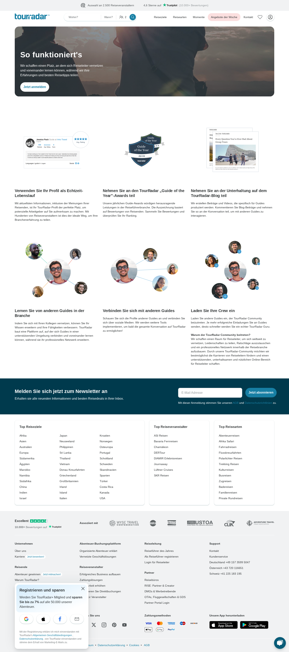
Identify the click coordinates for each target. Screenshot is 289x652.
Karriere (29, 556)
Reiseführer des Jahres (159, 550)
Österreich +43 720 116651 (226, 568)
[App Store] (223, 625)
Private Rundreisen (231, 498)
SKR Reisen (161, 475)
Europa (24, 452)
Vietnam (65, 464)
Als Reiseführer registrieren (161, 556)
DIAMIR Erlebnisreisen (168, 458)
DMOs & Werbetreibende (160, 591)
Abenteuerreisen (229, 435)
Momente (199, 17)
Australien (25, 447)
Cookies (134, 645)
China (23, 486)
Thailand (65, 458)
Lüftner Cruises (163, 469)
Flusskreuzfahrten (230, 452)
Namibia (24, 475)
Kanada (104, 492)
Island (63, 492)
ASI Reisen (161, 435)
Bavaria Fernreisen (166, 441)
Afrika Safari (226, 441)
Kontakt (248, 17)
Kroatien (105, 435)
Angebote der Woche (224, 17)
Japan (63, 435)
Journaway (161, 464)
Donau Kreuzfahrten (72, 469)
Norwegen (106, 441)
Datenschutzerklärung (111, 645)
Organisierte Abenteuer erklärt (98, 550)
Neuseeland (67, 441)
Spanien (105, 475)
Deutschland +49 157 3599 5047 (229, 562)
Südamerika (26, 458)
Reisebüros (151, 579)
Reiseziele (160, 17)
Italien (63, 498)
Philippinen (66, 447)
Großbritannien (69, 481)
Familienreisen (228, 492)
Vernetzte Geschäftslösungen (98, 556)
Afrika (23, 435)
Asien (22, 441)
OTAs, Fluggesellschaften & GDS (165, 597)
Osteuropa (106, 447)
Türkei (104, 481)
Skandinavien (108, 469)
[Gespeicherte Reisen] (260, 17)
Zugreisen (225, 481)
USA (102, 498)
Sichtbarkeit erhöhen (92, 585)
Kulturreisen (226, 469)
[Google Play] (254, 625)
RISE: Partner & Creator (159, 585)
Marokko (24, 469)
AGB (235, 402)
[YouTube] (124, 625)
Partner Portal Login (156, 602)
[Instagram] (104, 625)
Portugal (105, 452)
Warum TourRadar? (27, 579)
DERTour (159, 452)
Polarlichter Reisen (230, 458)
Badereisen (226, 486)
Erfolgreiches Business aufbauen (100, 574)
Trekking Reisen (229, 464)
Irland (63, 486)
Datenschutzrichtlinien (258, 402)
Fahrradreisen (228, 447)
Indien (23, 492)
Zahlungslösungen (91, 579)
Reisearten (180, 17)
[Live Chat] (280, 643)
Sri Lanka (65, 452)
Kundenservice (218, 556)
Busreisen (225, 475)
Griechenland (68, 475)
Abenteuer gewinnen (38, 574)
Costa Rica (106, 486)
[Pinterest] (114, 625)
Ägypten (24, 464)
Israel (22, 498)
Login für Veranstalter (93, 597)
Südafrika (25, 481)
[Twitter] (94, 625)
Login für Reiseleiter (156, 562)
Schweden (106, 464)
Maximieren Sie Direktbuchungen (100, 591)
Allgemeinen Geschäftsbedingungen (53, 635)
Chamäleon (161, 447)
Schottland (106, 458)
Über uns (20, 550)
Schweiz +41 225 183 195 (225, 573)
